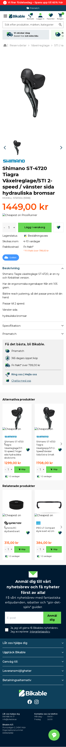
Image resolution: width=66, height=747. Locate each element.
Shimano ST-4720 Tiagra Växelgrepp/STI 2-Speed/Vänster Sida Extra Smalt (45, 448)
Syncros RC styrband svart (12, 529)
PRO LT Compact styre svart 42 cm (45, 529)
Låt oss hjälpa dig (14, 643)
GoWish (13, 258)
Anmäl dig (52, 618)
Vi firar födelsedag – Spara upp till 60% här (35, 2)
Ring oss (17, 374)
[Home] (6, 45)
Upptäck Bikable (14, 652)
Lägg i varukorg (34, 227)
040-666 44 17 (8, 716)
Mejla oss (31, 374)
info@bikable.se (9, 719)
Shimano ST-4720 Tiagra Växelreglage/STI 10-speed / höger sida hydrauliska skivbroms (14, 449)
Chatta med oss (21, 380)
